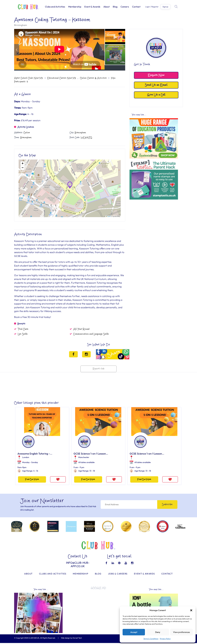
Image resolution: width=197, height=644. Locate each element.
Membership (74, 6)
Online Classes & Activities (93, 78)
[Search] (176, 6)
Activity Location (25, 127)
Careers (125, 6)
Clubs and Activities (55, 6)
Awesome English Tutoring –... (34, 453)
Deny (157, 632)
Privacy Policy (165, 639)
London (25, 457)
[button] (191, 610)
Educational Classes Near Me (61, 78)
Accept (133, 632)
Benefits (21, 323)
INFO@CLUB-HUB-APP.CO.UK (77, 564)
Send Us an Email (156, 85)
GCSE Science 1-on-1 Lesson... (91, 453)
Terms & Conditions (150, 639)
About (106, 6)
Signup (165, 6)
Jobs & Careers (117, 573)
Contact (136, 6)
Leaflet (108, 216)
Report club (98, 368)
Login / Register (151, 7)
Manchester (83, 457)
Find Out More (32, 479)
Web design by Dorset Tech (71, 638)
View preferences (181, 632)
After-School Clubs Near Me (28, 78)
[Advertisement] (154, 221)
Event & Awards (92, 6)
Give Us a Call (156, 94)
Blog (115, 6)
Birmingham (20, 25)
